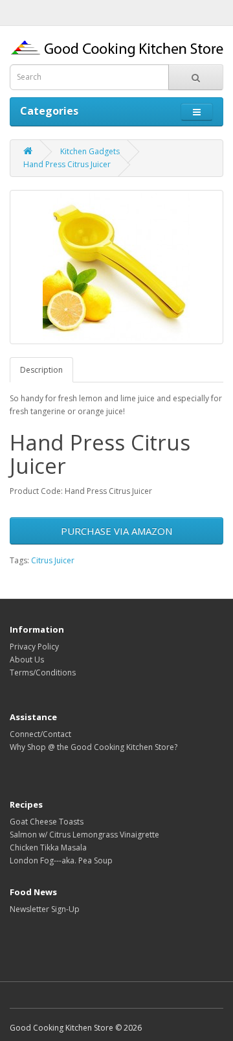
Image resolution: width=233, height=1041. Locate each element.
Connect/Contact (40, 734)
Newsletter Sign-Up (45, 909)
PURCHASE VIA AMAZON (116, 530)
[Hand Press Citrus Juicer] (116, 267)
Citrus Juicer (52, 560)
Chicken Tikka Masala (48, 847)
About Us (27, 659)
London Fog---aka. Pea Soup (61, 860)
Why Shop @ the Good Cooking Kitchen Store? (93, 747)
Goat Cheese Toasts (46, 821)
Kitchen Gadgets (90, 151)
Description (41, 369)
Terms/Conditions (43, 672)
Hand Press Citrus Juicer (67, 164)
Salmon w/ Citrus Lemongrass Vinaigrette (84, 834)
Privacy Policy (34, 646)
